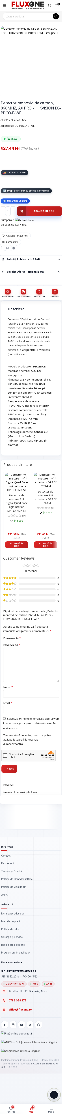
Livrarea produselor (12, 913)
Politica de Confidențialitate (17, 879)
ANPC (4, 894)
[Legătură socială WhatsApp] (8, 248)
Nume (8, 687)
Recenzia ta (11, 645)
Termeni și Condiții (11, 871)
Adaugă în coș (44, 211)
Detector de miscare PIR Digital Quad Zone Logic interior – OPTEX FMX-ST (17, 502)
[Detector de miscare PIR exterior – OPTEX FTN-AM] (45, 480)
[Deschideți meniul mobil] (4, 5)
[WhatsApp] (38, 1024)
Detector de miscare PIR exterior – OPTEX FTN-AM (45, 497)
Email (7, 703)
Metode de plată (10, 921)
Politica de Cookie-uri (13, 886)
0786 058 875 (17, 1000)
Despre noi (7, 863)
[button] (16, 544)
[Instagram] (13, 1024)
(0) (24, 515)
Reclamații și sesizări (13, 944)
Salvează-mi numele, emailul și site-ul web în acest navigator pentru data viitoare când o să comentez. (31, 723)
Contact (5, 855)
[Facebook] (4, 1024)
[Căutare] (56, 16)
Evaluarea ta (12, 638)
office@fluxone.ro (20, 1009)
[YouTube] (21, 1024)
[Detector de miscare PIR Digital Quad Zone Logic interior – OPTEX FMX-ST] (16, 482)
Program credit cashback (15, 952)
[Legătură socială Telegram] (14, 248)
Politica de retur (10, 929)
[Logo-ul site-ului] (28, 5)
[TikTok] (30, 1024)
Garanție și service (12, 937)
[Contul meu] (49, 5)
